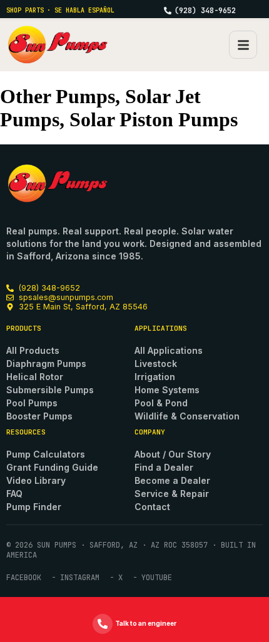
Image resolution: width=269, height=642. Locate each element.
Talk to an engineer (145, 623)
